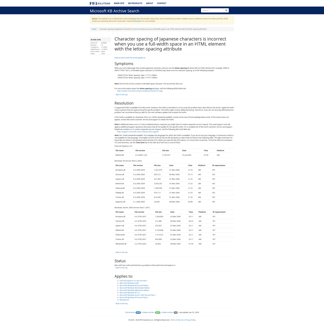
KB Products (135, 3)
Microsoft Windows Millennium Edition (134, 290)
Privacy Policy (190, 320)
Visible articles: (167, 312)
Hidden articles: (149, 312)
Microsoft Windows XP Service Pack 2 (134, 297)
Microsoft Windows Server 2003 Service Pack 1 (138, 295)
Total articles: (130, 312)
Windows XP (124, 300)
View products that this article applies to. (130, 58)
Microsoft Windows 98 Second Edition (134, 285)
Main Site (119, 3)
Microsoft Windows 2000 (129, 283)
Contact (161, 3)
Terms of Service (177, 320)
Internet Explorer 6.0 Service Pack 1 (134, 281)
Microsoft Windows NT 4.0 (130, 293)
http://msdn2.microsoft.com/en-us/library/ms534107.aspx (140, 91)
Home (94, 29)
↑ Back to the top (121, 94)
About (149, 3)
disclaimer (138, 21)
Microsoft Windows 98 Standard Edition (135, 288)
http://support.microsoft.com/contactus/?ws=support (138, 132)
